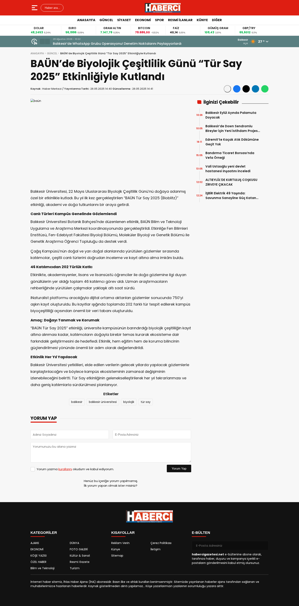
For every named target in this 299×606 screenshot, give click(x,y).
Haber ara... (52, 7)
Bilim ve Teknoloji (43, 568)
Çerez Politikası (161, 543)
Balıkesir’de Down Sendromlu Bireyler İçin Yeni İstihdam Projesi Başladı (232, 128)
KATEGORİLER (44, 533)
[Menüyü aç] (35, 8)
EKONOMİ (143, 20)
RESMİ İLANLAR (180, 20)
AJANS (35, 543)
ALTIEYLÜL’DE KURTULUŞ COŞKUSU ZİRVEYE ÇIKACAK (231, 182)
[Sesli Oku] (227, 88)
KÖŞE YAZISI (39, 556)
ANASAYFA (86, 20)
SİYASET (124, 20)
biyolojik (128, 402)
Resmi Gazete (79, 562)
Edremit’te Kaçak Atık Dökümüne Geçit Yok (232, 141)
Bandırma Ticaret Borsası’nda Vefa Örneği (229, 155)
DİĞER (217, 20)
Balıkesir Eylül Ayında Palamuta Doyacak (230, 115)
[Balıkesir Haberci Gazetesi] (163, 7)
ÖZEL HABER (38, 562)
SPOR (159, 20)
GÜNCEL (106, 20)
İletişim (155, 549)
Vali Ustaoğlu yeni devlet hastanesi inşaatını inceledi (227, 168)
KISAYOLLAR (123, 533)
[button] (42, 41)
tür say (146, 402)
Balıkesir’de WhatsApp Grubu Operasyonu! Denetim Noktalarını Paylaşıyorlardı (117, 43)
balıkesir (76, 402)
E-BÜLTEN (201, 533)
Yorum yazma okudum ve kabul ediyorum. (75, 469)
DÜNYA (74, 543)
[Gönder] (263, 545)
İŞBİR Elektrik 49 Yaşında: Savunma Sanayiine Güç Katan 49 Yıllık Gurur (230, 195)
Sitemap (117, 556)
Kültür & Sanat (80, 556)
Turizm (75, 568)
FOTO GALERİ (79, 549)
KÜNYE (202, 20)
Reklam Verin (120, 543)
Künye (115, 549)
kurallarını (65, 469)
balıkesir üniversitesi (103, 402)
